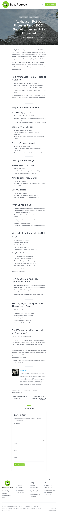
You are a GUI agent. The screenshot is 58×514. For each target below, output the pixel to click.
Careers (20, 485)
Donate (19, 483)
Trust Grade (48, 485)
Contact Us (20, 487)
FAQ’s (33, 483)
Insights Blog (34, 487)
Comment (17, 423)
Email (15, 450)
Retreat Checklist (17, 392)
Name (15, 443)
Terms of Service (51, 505)
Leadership (21, 490)
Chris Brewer (23, 370)
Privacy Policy (52, 510)
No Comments (38, 37)
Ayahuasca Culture (17, 390)
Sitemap (53, 508)
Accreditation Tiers (50, 490)
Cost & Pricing (24, 17)
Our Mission (21, 492)
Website (16, 457)
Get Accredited (49, 487)
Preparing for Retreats (30, 390)
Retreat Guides (34, 17)
